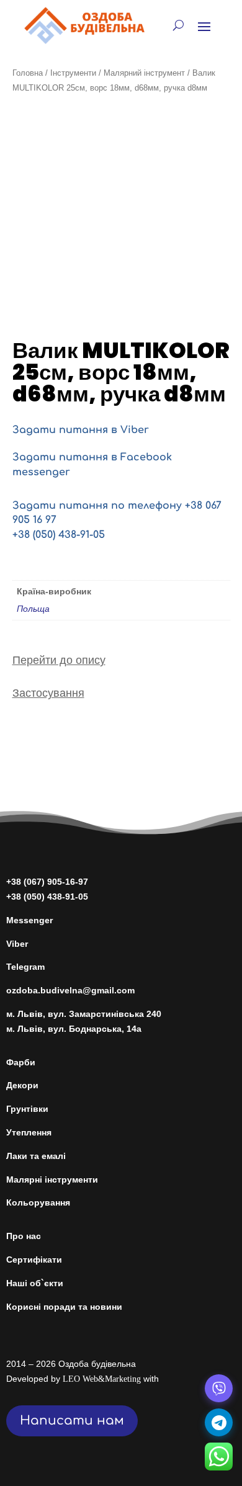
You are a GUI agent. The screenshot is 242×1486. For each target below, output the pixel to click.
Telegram (25, 967)
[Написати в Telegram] (219, 1422)
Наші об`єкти (34, 1283)
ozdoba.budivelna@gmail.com (70, 990)
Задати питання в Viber (80, 430)
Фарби (20, 1062)
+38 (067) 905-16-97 (47, 882)
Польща (33, 609)
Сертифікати (34, 1259)
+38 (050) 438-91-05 (58, 534)
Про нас (23, 1236)
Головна (27, 73)
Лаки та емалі (36, 1156)
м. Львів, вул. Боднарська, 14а (73, 1029)
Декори (22, 1085)
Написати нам (72, 1420)
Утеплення (29, 1132)
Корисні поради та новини (64, 1307)
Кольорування (38, 1202)
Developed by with (82, 1379)
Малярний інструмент (144, 73)
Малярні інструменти (52, 1179)
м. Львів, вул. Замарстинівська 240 (83, 1014)
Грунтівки (27, 1109)
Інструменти (73, 73)
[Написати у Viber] (219, 1388)
